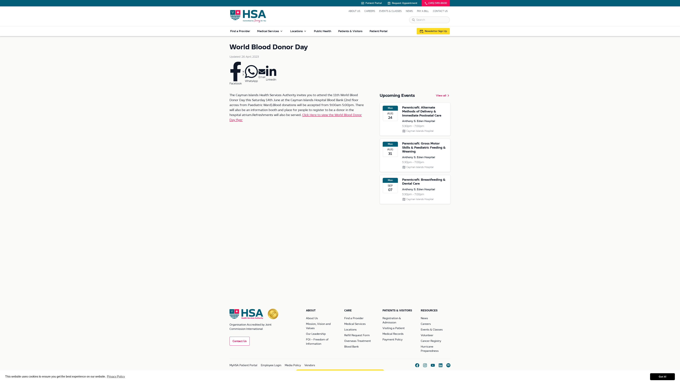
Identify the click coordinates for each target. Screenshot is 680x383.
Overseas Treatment (357, 341)
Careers (369, 11)
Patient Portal (374, 3)
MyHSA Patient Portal (243, 365)
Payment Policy (392, 339)
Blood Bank (351, 346)
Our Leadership (316, 333)
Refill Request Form (357, 335)
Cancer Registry (431, 341)
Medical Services (268, 31)
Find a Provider (240, 31)
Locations (296, 31)
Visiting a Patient (393, 328)
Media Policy (293, 365)
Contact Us (440, 11)
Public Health (322, 31)
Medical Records (393, 333)
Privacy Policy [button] (116, 376)
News (409, 11)
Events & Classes (390, 11)
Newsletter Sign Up (436, 31)
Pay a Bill (423, 11)
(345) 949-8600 (437, 3)
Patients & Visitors (350, 31)
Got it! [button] (662, 376)
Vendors (309, 365)
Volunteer (427, 335)
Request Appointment (404, 3)
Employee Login (271, 365)
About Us (354, 11)
